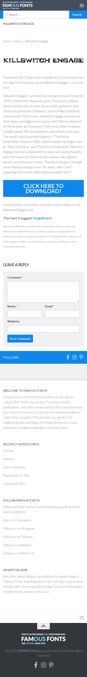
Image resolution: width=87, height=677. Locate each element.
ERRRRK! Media (28, 651)
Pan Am (8, 451)
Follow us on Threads (18, 537)
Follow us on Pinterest (18, 553)
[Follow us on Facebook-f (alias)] (67, 357)
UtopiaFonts (42, 218)
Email (49, 306)
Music (18, 41)
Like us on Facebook (17, 520)
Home (7, 41)
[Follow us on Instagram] (74, 357)
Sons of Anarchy (14, 467)
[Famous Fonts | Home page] (22, 5)
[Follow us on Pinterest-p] (81, 357)
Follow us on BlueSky (17, 545)
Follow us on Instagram (19, 528)
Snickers (9, 459)
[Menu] (81, 5)
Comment (15, 277)
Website (13, 321)
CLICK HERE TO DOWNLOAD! (43, 188)
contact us (41, 591)
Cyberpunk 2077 (14, 484)
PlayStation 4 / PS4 (16, 475)
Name (12, 306)
